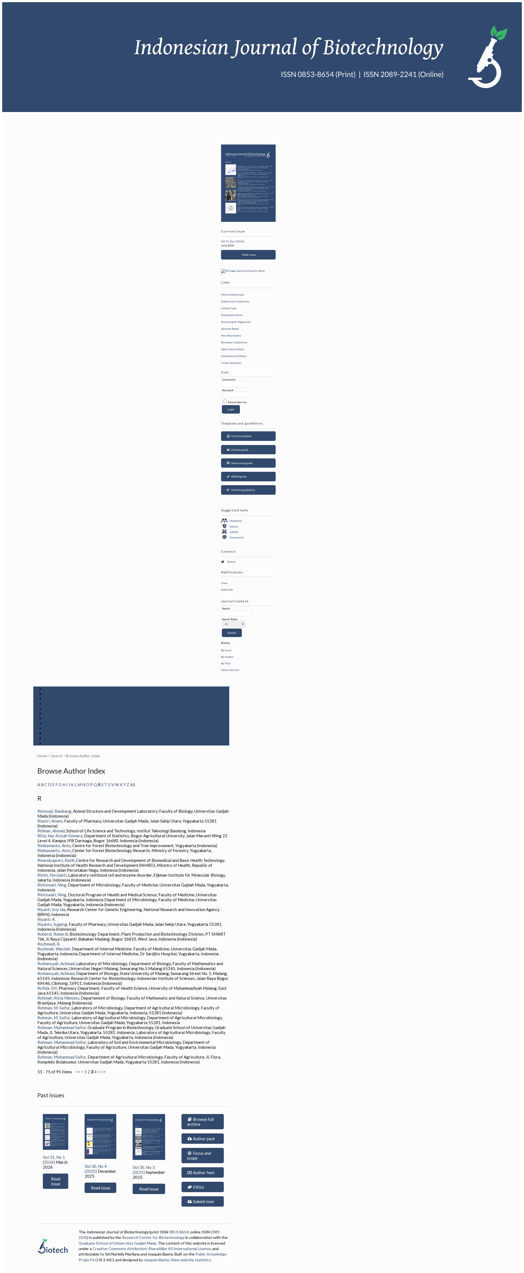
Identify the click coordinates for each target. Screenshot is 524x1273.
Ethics (198, 1186)
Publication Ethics (232, 315)
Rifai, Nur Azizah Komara (59, 835)
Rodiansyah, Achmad (56, 963)
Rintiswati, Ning (51, 884)
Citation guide (239, 449)
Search (51, 708)
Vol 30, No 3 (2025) (144, 1170)
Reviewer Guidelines (234, 342)
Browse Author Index (83, 756)
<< (77, 1071)
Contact (52, 738)
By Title (225, 663)
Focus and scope (199, 1155)
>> (103, 1071)
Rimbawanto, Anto (54, 845)
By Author (227, 656)
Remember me (237, 402)
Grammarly (237, 537)
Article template (241, 436)
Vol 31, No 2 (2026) (232, 241)
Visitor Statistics (231, 362)
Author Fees (229, 308)
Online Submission (232, 294)
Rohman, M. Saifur (53, 1007)
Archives (53, 718)
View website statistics (191, 1259)
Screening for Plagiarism (236, 321)
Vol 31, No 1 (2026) (54, 1160)
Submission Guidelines (235, 301)
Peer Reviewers (231, 335)
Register (53, 703)
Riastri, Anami (49, 820)
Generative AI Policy (233, 356)
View (224, 583)
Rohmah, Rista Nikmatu (58, 997)
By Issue (226, 650)
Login (50, 698)
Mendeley (236, 520)
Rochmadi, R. (48, 943)
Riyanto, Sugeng (52, 924)
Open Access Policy (232, 349)
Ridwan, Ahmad (51, 830)
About (50, 693)
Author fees (203, 1172)
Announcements (60, 723)
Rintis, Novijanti (52, 875)
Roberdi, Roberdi (52, 934)
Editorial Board (230, 328)
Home (50, 688)
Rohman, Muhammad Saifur (61, 1027)
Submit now (203, 1201)
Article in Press (59, 743)
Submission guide (241, 463)
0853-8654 (178, 1232)
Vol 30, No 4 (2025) (96, 1169)
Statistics (54, 728)
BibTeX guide (238, 476)
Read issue (248, 254)
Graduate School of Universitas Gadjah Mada (117, 1243)
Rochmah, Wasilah (53, 948)
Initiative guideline (242, 489)
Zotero (234, 526)
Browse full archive (200, 1122)
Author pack (203, 1138)
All (132, 784)
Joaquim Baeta (156, 1259)
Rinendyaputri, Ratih (56, 860)
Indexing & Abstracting (67, 733)
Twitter (231, 561)
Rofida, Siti (47, 988)
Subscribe (227, 589)
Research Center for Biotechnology (153, 1237)
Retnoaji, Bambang (54, 811)
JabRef (234, 532)
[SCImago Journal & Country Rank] (243, 270)
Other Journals (230, 669)
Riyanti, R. (46, 919)
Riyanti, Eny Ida (51, 909)
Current (52, 713)
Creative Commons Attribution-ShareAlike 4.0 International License (152, 1248)
